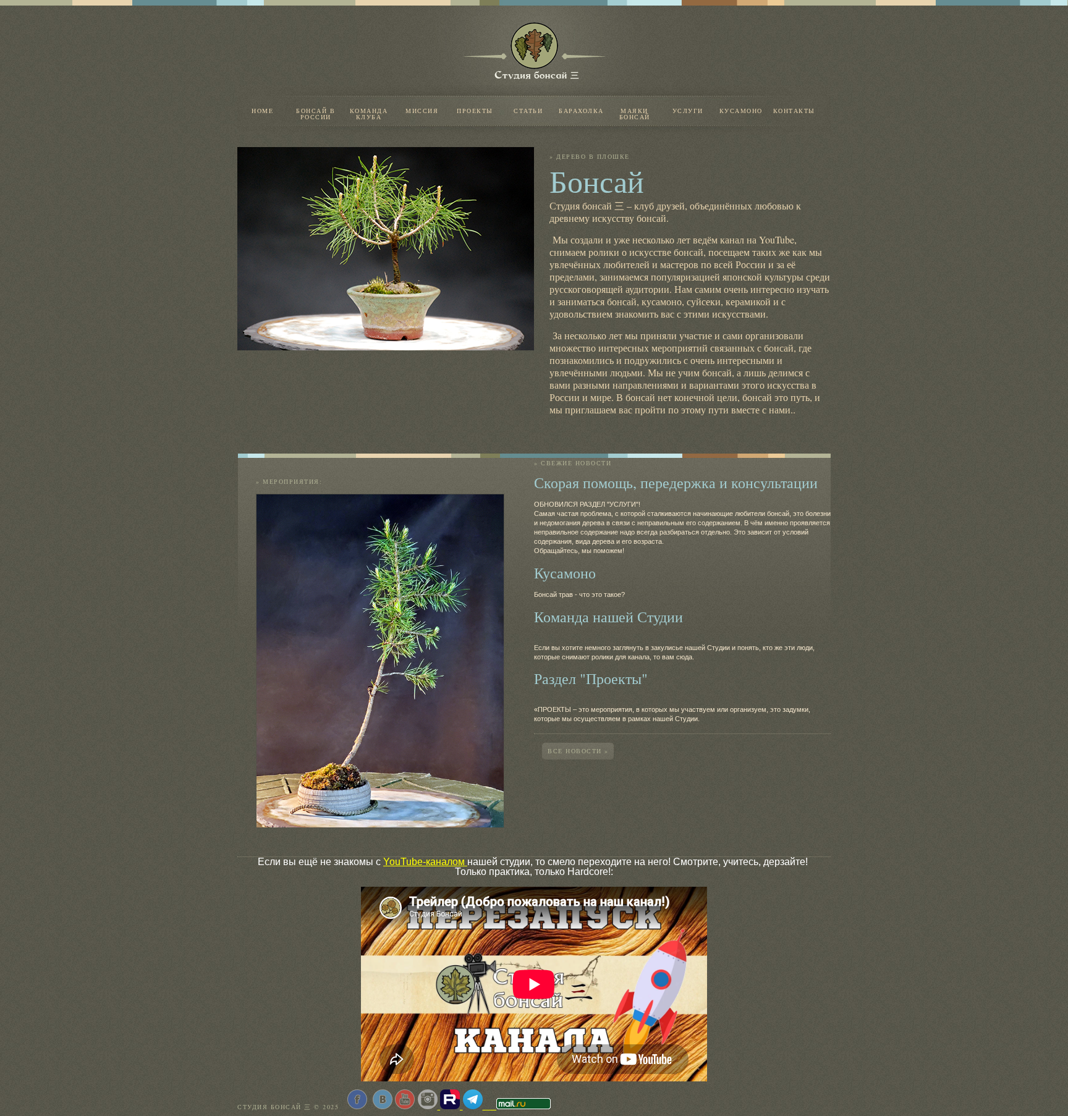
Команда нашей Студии (608, 617)
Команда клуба (369, 112)
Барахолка (581, 110)
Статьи (528, 110)
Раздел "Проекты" (591, 678)
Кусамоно (741, 110)
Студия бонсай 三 (502, 78)
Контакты (794, 110)
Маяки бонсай (634, 112)
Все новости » (578, 750)
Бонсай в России (315, 112)
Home (262, 110)
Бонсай (596, 180)
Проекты (475, 110)
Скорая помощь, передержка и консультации (676, 482)
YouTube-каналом (425, 861)
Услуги (687, 110)
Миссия (421, 110)
